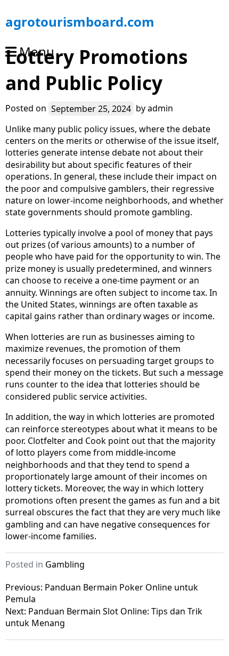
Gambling (65, 564)
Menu (36, 51)
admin (160, 108)
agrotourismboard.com (79, 21)
